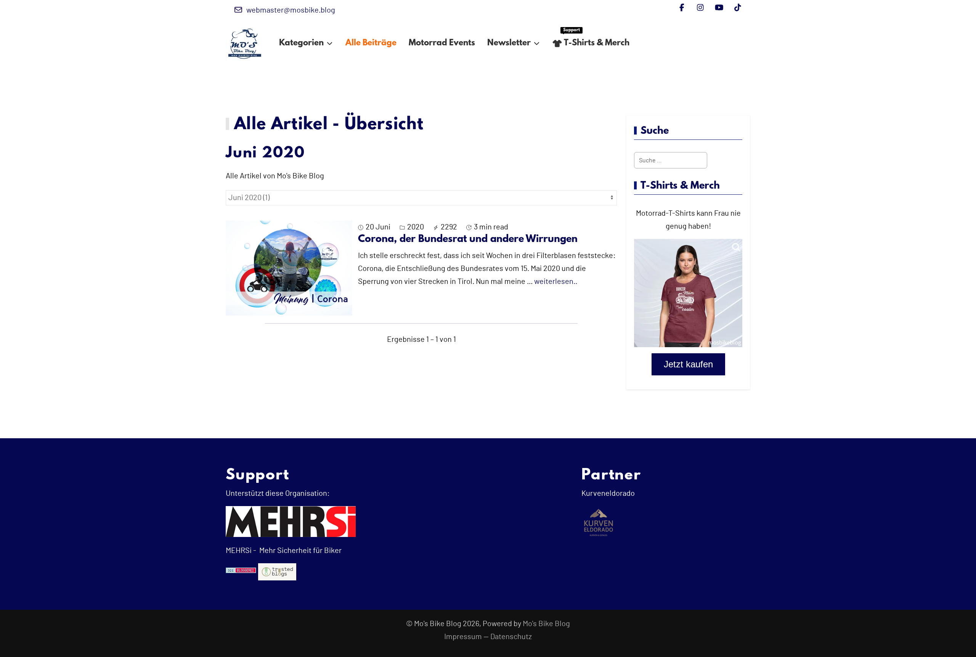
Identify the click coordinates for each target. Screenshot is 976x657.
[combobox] (670, 160)
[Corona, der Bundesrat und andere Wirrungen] (289, 268)
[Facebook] (682, 8)
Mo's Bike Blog (546, 624)
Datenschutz (511, 637)
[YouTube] (719, 8)
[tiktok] (738, 8)
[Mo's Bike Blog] (245, 43)
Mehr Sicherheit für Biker (300, 550)
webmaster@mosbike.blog (290, 10)
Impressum (463, 637)
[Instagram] (700, 8)
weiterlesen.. (555, 281)
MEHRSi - (241, 550)
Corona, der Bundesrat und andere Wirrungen (468, 239)
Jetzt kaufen (688, 364)
